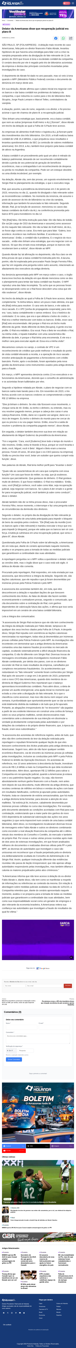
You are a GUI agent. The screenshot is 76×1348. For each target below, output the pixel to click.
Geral (40, 1318)
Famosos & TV (43, 1309)
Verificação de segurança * (14, 1046)
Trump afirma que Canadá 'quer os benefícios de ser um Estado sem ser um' (10, 1277)
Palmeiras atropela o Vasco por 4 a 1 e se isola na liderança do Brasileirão (29, 1202)
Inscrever (68, 985)
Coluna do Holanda (62, 1303)
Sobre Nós (30, 1346)
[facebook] (3, 1313)
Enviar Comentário (14, 1059)
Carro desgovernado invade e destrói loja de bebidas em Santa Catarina (33, 1220)
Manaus (58, 1309)
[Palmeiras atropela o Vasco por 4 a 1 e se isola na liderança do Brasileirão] (38, 1182)
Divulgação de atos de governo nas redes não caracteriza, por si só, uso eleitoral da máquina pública (40, 1211)
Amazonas (42, 1306)
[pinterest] (16, 1313)
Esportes (59, 1315)
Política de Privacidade (42, 1346)
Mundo (58, 1312)
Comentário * (10, 1032)
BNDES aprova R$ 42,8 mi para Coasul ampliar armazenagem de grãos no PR (26, 1227)
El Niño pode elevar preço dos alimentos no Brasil (28, 1286)
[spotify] (24, 1313)
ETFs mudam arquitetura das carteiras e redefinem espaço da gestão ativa (47, 1278)
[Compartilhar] (71, 38)
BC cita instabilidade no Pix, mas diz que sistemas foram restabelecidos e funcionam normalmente (66, 1260)
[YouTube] (20, 1313)
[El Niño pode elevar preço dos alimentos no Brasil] (29, 1275)
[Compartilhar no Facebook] (56, 38)
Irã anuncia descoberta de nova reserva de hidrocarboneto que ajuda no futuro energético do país (46, 1260)
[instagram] (12, 1313)
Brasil (40, 1312)
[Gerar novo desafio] (14, 1051)
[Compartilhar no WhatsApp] (63, 38)
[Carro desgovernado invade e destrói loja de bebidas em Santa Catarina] (5, 1218)
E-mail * (41, 1023)
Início (3, 20)
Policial (58, 1306)
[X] (8, 1313)
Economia (10, 20)
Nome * (8, 1023)
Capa (40, 1303)
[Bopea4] (12, 3)
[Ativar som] (71, 957)
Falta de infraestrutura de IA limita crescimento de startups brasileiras (65, 1278)
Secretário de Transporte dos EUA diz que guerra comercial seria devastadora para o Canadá (28, 1260)
